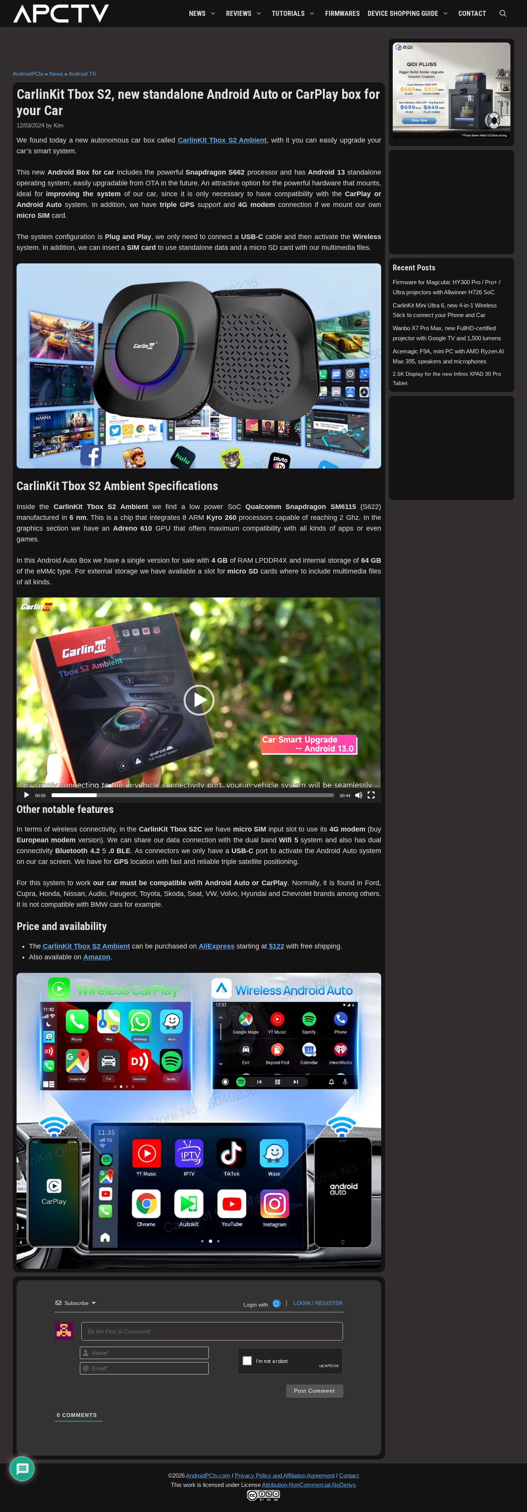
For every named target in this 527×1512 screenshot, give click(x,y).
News (56, 74)
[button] (199, 700)
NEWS (197, 13)
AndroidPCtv (28, 74)
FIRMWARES (342, 13)
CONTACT (472, 13)
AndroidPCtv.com (208, 1475)
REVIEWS (239, 13)
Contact (349, 1475)
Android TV (82, 74)
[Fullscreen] (371, 795)
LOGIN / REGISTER (317, 1303)
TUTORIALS (288, 13)
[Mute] (359, 795)
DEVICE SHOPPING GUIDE (403, 13)
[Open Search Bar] (503, 13)
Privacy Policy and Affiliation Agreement (284, 1475)
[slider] (193, 795)
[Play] (26, 795)
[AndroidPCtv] (61, 13)
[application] (199, 700)
